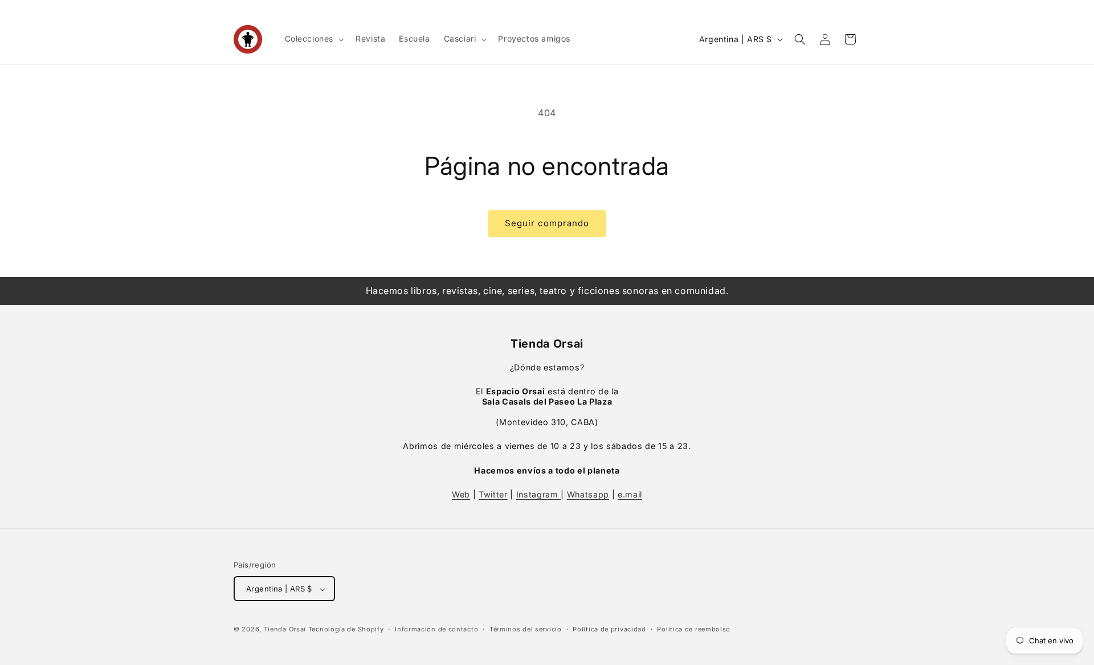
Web (461, 494)
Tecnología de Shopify (346, 630)
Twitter (493, 494)
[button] (313, 39)
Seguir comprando (547, 223)
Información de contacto (436, 629)
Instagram (538, 494)
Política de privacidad (609, 629)
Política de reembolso (693, 629)
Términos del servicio (525, 629)
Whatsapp (588, 494)
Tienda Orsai (285, 630)
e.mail (630, 494)
